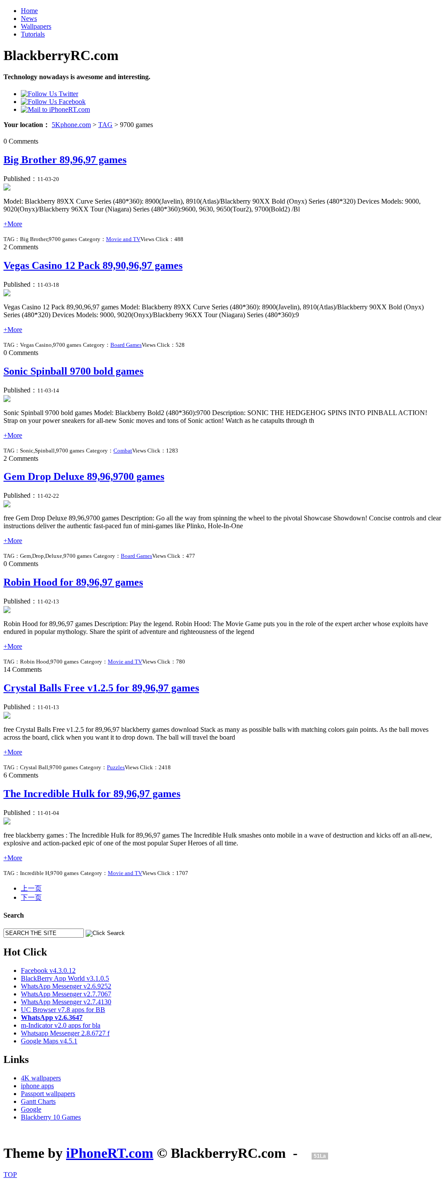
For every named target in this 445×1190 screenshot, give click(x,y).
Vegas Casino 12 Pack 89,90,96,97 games (93, 265)
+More (12, 224)
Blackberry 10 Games (51, 1117)
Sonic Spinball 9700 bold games (73, 371)
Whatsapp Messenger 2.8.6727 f (65, 1033)
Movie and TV (123, 239)
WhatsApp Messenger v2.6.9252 (66, 986)
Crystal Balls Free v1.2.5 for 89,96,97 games (101, 688)
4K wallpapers (41, 1078)
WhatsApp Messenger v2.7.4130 (66, 1002)
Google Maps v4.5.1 (49, 1041)
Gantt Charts (38, 1101)
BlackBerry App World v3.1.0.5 (65, 978)
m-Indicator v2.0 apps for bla (60, 1025)
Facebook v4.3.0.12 (48, 970)
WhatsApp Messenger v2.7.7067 (66, 994)
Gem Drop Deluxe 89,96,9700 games (83, 476)
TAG (105, 124)
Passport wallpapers (48, 1093)
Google (31, 1109)
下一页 (31, 897)
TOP (10, 1174)
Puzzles (116, 767)
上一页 (31, 888)
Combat (122, 450)
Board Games (126, 345)
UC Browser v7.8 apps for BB (63, 1009)
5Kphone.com (71, 124)
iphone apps (37, 1085)
